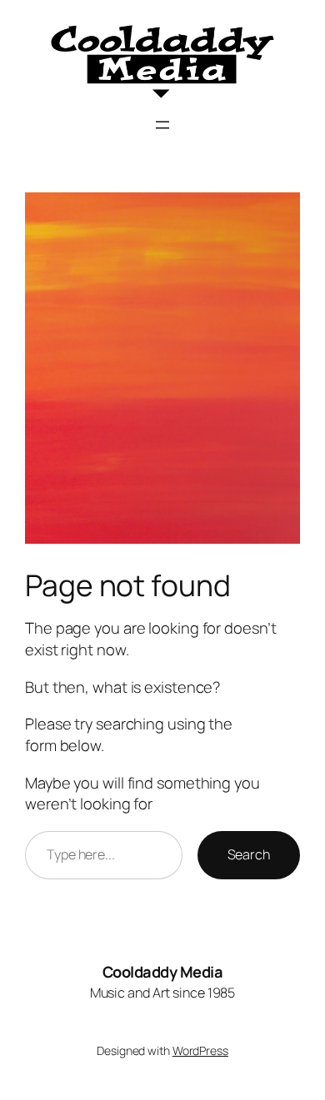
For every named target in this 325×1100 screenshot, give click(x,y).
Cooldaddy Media (162, 972)
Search (249, 854)
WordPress (200, 1050)
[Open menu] (162, 125)
